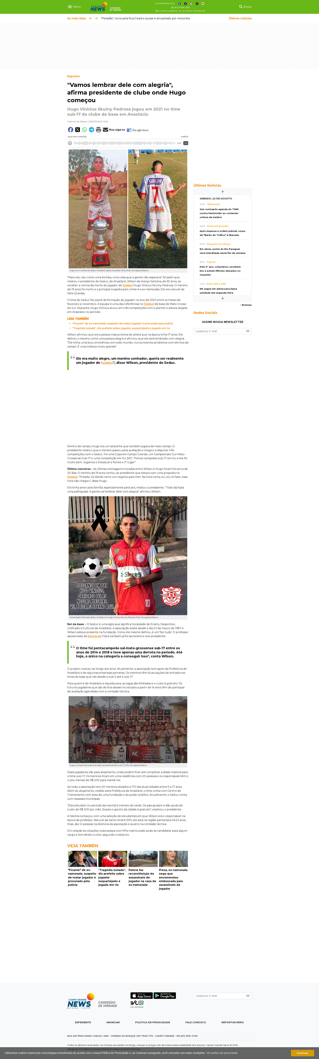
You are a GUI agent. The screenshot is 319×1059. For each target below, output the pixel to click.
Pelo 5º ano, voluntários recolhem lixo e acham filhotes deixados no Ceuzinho (220, 271)
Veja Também (82, 845)
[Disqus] (128, 937)
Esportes (73, 76)
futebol (128, 285)
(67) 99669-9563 (182, 7)
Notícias (246, 305)
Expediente (83, 1022)
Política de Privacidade (152, 1022)
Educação (95, 636)
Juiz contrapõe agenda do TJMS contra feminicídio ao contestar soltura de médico (219, 213)
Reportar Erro (232, 1022)
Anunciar (113, 1022)
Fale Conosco (195, 1022)
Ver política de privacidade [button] (222, 1053)
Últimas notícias (240, 18)
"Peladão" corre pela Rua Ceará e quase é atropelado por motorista (145, 18)
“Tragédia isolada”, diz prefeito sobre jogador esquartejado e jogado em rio (121, 328)
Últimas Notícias (207, 185)
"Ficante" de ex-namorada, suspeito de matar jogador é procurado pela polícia (122, 323)
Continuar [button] (302, 1053)
